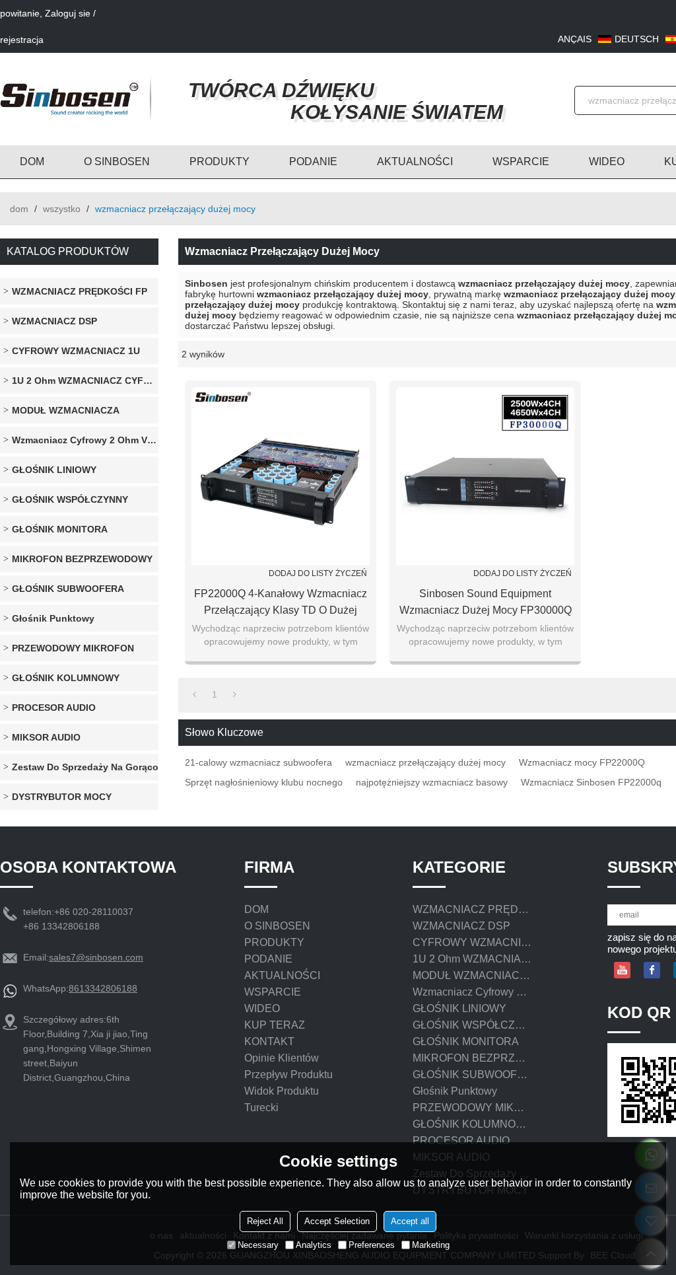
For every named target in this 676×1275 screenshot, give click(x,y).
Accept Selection (337, 1221)
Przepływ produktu (288, 1074)
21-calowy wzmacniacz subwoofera (258, 762)
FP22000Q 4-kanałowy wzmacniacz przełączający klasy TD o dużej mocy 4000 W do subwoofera (280, 603)
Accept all (410, 1221)
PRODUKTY (219, 161)
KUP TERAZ (274, 1025)
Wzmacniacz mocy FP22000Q (582, 762)
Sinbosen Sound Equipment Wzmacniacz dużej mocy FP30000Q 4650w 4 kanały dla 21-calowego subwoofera (485, 603)
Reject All (265, 1221)
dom (19, 208)
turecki (261, 1107)
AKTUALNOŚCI (415, 161)
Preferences (372, 1245)
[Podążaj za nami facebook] (652, 970)
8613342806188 (103, 988)
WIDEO (607, 161)
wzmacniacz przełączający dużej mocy (425, 762)
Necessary (258, 1245)
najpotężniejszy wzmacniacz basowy (432, 782)
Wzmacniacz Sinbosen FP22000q (591, 782)
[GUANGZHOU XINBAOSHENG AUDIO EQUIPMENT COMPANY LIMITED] (69, 99)
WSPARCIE (520, 161)
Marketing (431, 1245)
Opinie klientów (281, 1058)
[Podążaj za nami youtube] (622, 970)
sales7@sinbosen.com (96, 957)
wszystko (62, 208)
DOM (32, 161)
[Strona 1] (194, 694)
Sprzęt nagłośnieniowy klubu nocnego (264, 782)
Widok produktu (281, 1091)
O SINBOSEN (117, 161)
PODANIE (313, 161)
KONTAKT (269, 1041)
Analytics (313, 1245)
